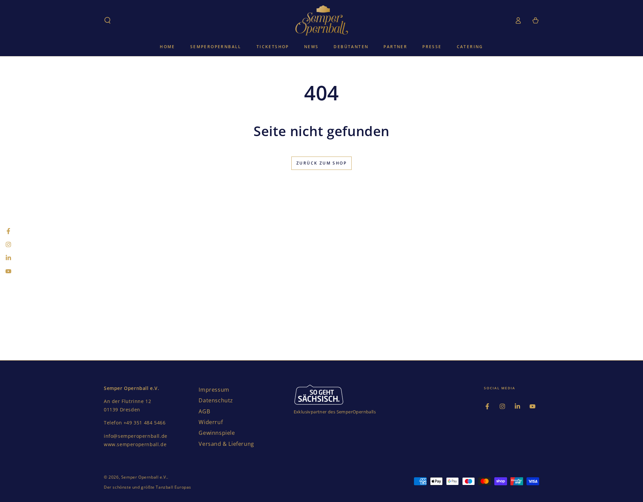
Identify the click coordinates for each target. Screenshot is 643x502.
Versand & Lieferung (226, 443)
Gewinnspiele (217, 432)
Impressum (214, 389)
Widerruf (211, 422)
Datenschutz (216, 400)
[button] (107, 20)
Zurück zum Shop (321, 163)
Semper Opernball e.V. (144, 477)
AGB (204, 411)
